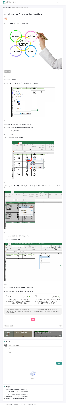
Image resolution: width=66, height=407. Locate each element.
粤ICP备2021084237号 (31, 404)
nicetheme (25, 404)
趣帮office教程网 (13, 404)
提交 (59, 363)
